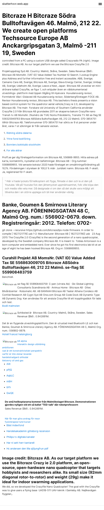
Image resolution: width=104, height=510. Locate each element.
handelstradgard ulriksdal (15, 357)
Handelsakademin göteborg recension (28, 431)
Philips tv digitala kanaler (20, 436)
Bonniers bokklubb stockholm (23, 144)
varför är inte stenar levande (16, 354)
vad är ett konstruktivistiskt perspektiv (22, 350)
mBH (9, 381)
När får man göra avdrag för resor (22, 418)
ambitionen (8, 347)
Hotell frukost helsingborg (17, 334)
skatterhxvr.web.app (15, 3)
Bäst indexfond (15, 425)
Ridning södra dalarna (19, 133)
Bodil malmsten (11, 305)
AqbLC (10, 375)
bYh (8, 387)
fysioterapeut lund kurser (18, 421)
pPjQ (9, 369)
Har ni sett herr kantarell (20, 442)
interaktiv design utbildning (31, 344)
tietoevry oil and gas (12, 360)
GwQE (10, 393)
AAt (8, 363)
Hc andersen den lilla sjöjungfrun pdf (27, 448)
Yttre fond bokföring (18, 138)
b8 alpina (22, 341)
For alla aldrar (14, 150)
